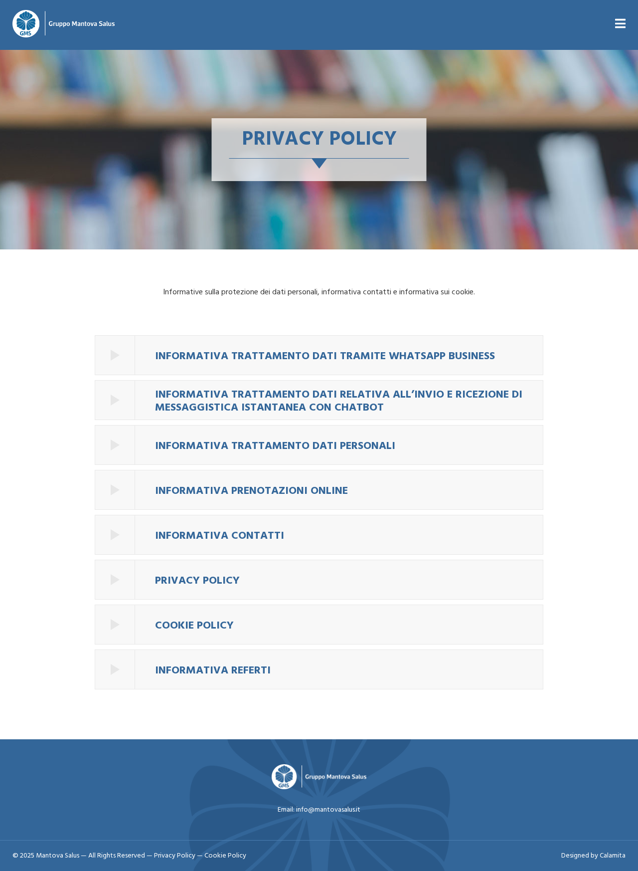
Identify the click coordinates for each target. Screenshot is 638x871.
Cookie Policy (225, 856)
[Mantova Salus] (63, 25)
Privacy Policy (175, 856)
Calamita (613, 856)
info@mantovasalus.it (328, 810)
